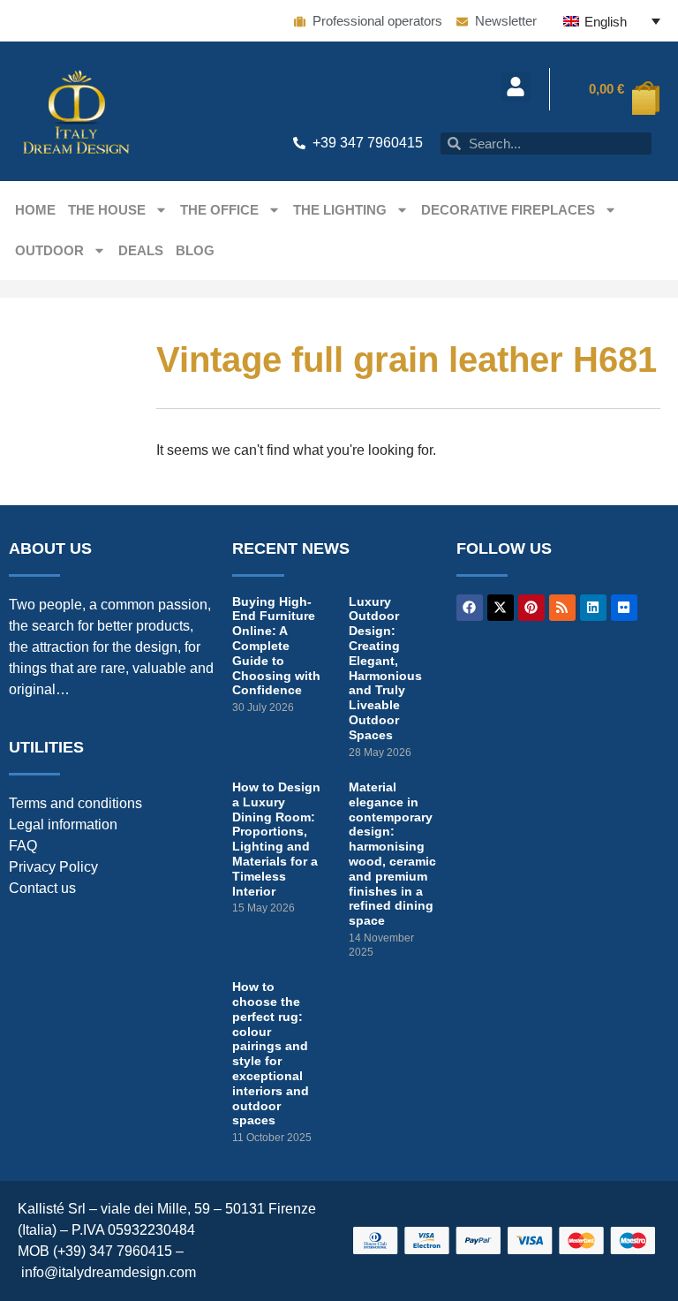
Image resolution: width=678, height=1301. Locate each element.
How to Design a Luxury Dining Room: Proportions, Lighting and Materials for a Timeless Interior (276, 839)
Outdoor (49, 250)
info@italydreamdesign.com (108, 1272)
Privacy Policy (53, 866)
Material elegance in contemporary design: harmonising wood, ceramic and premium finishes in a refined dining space (392, 853)
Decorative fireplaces (508, 209)
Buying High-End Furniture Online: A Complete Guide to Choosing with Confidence (276, 646)
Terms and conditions (75, 803)
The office (219, 209)
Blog (195, 250)
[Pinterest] (531, 607)
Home (35, 209)
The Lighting (340, 209)
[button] (516, 87)
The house (107, 209)
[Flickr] (624, 607)
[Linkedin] (593, 607)
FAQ (23, 845)
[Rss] (562, 607)
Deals (140, 250)
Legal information (63, 824)
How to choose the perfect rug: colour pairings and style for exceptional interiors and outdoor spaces (270, 1053)
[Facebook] (469, 607)
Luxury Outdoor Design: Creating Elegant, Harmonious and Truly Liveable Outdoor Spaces (385, 668)
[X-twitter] (500, 607)
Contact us (42, 888)
